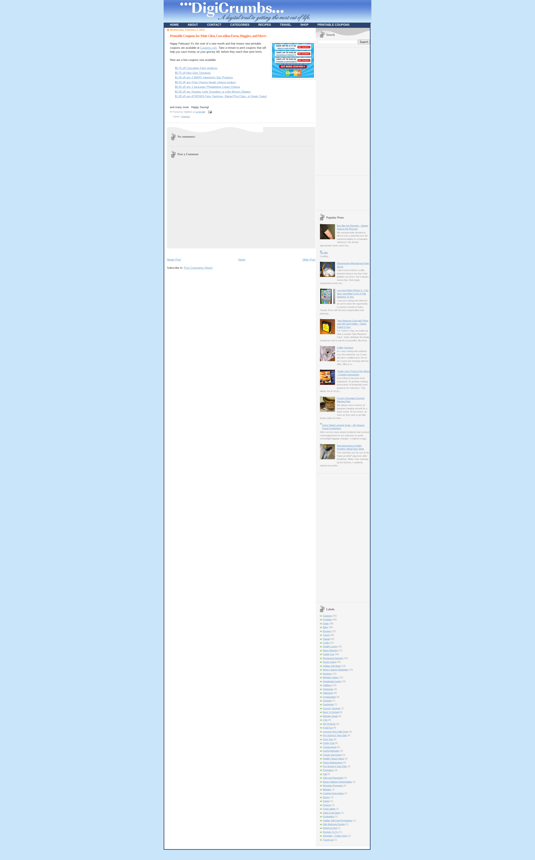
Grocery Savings (331, 708)
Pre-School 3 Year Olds (335, 735)
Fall (324, 774)
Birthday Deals (330, 716)
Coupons (185, 116)
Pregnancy (328, 770)
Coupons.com (208, 47)
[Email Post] (209, 111)
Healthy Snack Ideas (333, 758)
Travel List (328, 839)
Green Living (329, 662)
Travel (326, 635)
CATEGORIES (239, 24)
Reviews (327, 673)
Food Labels (329, 809)
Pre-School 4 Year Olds (335, 766)
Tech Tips (328, 739)
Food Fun (328, 727)
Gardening (328, 704)
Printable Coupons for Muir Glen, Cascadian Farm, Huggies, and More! (218, 36)
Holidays (327, 685)
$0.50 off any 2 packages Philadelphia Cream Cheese (207, 86)
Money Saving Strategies (335, 669)
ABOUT (193, 24)
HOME (174, 24)
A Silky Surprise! (345, 347)
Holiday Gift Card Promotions (337, 820)
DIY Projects (329, 724)
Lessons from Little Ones (335, 731)
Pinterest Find (330, 828)
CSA (325, 720)
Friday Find (328, 743)
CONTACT (214, 24)
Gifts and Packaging (333, 778)
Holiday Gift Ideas (332, 666)
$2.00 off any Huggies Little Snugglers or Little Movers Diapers (213, 91)
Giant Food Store (331, 812)
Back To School (331, 712)
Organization (329, 697)
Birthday (327, 789)
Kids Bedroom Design (334, 824)
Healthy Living (330, 646)
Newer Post (174, 259)
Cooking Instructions (333, 793)
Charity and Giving (332, 755)
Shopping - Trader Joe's (335, 835)
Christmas (328, 689)
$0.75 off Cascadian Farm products (196, 68)
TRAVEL (285, 24)
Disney (326, 797)
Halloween (328, 693)
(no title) (324, 252)
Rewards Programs (333, 785)
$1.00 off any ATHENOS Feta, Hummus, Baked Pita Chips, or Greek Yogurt (221, 96)
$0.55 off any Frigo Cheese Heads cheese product (205, 82)
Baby (325, 627)
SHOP (304, 24)
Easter (326, 801)
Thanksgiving (329, 747)
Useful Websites (331, 751)
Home (241, 259)
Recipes (327, 631)
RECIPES (264, 24)
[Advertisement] (216, 252)
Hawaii (326, 639)
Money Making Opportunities (337, 782)
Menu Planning (330, 650)
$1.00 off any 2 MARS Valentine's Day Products (204, 77)
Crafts (326, 642)
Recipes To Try (331, 832)
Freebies (327, 619)
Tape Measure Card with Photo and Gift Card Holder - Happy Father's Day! (352, 323)
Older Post (308, 259)
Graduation (328, 816)
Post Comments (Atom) (198, 267)
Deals (326, 623)
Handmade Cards (332, 681)
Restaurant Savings (333, 658)
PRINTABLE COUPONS (333, 24)
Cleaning (327, 700)
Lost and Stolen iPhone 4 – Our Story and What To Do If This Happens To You (352, 293)
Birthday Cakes (331, 677)
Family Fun (328, 654)
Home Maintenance (333, 762)
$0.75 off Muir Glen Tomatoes (193, 72)
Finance (327, 805)
